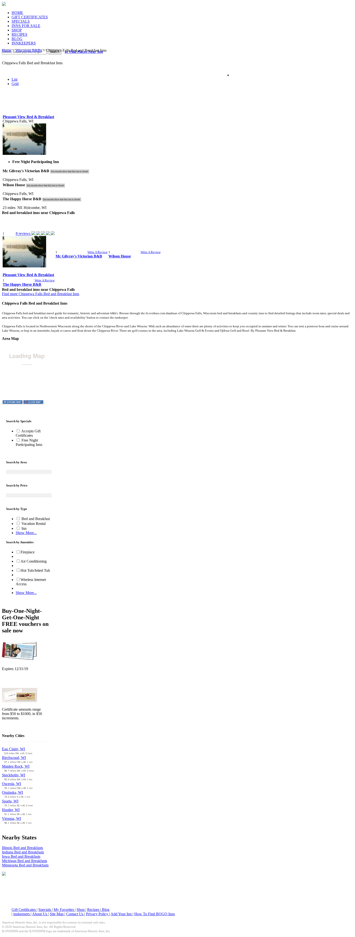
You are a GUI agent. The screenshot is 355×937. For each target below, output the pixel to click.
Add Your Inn (122, 914)
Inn (24, 528)
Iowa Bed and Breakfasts (21, 856)
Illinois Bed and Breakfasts (22, 848)
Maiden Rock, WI (15, 766)
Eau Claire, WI (13, 749)
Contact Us (75, 914)
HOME (17, 13)
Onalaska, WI (12, 792)
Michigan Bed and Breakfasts (24, 861)
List (14, 79)
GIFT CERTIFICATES (30, 17)
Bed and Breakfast (35, 519)
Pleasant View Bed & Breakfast (28, 117)
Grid (15, 84)
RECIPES (19, 34)
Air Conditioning (34, 561)
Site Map (57, 914)
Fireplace (28, 552)
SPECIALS (21, 21)
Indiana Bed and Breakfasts (23, 852)
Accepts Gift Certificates (28, 433)
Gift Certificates (24, 910)
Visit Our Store (13, 681)
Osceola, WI (11, 784)
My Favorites (64, 910)
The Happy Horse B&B (22, 284)
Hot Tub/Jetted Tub (35, 570)
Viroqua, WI (11, 818)
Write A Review (97, 252)
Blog (105, 910)
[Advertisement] (177, 101)
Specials (45, 910)
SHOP (17, 30)
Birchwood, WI (14, 758)
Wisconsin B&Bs (28, 50)
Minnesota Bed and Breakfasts (25, 865)
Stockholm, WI (13, 775)
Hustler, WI (11, 810)
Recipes (93, 910)
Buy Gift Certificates (18, 726)
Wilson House (119, 256)
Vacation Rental (33, 524)
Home (6, 50)
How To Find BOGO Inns (154, 914)
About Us (40, 914)
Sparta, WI (10, 801)
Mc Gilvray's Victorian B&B (79, 256)
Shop (81, 910)
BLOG (17, 39)
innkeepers (22, 914)
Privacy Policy (97, 914)
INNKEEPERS (24, 43)
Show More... (26, 533)
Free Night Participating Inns (29, 442)
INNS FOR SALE (26, 26)
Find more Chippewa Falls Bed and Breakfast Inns (40, 294)
